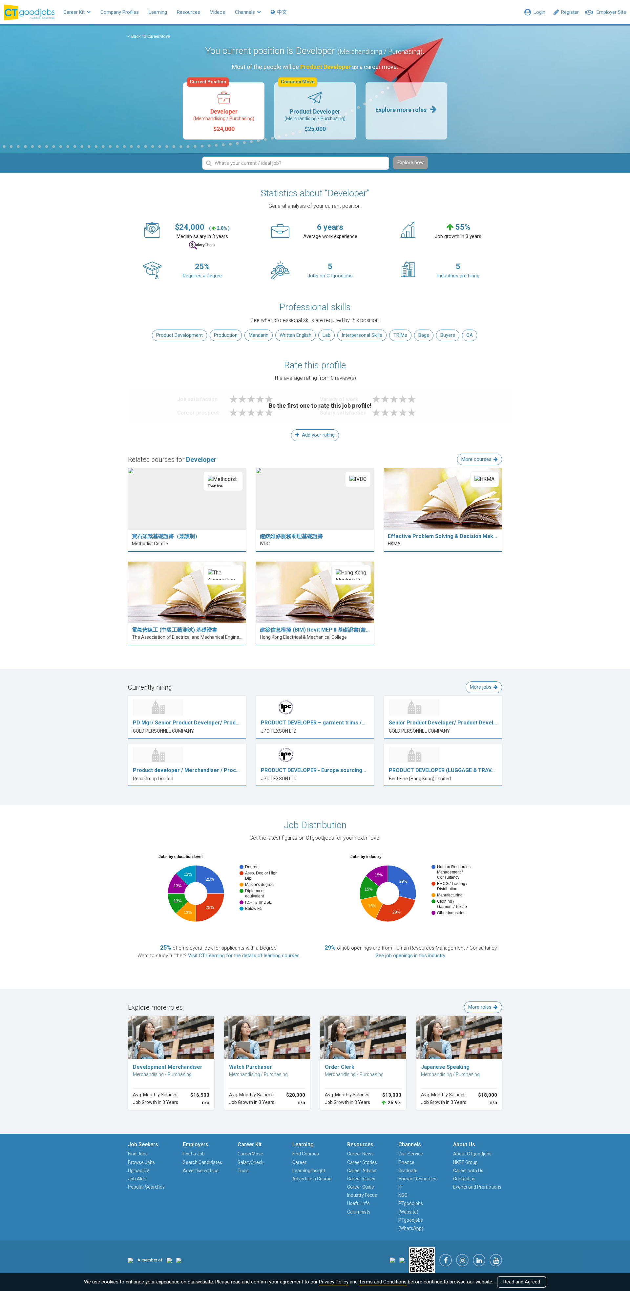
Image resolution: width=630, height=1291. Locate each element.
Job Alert (137, 1178)
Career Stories (362, 1162)
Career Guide (360, 1187)
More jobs (481, 687)
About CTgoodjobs (472, 1153)
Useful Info (358, 1203)
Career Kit (74, 12)
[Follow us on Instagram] (462, 1260)
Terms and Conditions (383, 1282)
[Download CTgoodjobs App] (422, 1260)
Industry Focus (362, 1195)
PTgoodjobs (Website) (410, 1207)
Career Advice (361, 1170)
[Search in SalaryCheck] (202, 245)
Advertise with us (201, 1170)
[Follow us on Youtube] (496, 1260)
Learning (158, 12)
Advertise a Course (312, 1178)
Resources (188, 12)
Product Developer (313, 107)
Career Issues (361, 1178)
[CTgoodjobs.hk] (130, 1260)
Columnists (358, 1212)
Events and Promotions (477, 1187)
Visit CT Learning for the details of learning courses (244, 955)
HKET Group (465, 1162)
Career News (360, 1153)
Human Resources (417, 1178)
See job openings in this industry (410, 955)
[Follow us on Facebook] (445, 1260)
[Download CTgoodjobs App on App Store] (392, 1260)
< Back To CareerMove (149, 36)
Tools (243, 1170)
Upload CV (138, 1170)
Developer (222, 107)
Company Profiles (119, 12)
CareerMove (250, 1153)
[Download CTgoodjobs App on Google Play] (402, 1260)
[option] (223, 111)
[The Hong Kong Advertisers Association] (169, 1260)
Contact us (464, 1178)
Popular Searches (146, 1187)
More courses (476, 459)
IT (400, 1187)
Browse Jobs (141, 1162)
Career (299, 1162)
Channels (245, 12)
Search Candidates (202, 1162)
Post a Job (194, 1153)
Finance (406, 1162)
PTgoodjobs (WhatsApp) (410, 1224)
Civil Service (410, 1153)
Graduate (408, 1170)
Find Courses (305, 1153)
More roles (480, 1007)
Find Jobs (138, 1153)
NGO (403, 1195)
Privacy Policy (333, 1282)
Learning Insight (308, 1170)
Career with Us (468, 1170)
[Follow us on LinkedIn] (479, 1260)
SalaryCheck (250, 1162)
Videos (217, 12)
